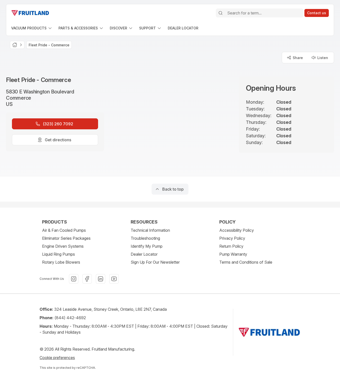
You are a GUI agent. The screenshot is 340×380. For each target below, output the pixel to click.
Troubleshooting (145, 238)
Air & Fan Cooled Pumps (64, 230)
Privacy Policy (232, 238)
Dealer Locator (144, 254)
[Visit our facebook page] (87, 279)
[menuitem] (32, 28)
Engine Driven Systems (63, 246)
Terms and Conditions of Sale (245, 262)
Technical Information (150, 230)
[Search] (220, 12)
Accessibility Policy (236, 230)
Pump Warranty (233, 254)
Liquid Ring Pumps (58, 254)
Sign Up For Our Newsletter (155, 262)
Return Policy (231, 246)
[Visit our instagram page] (73, 279)
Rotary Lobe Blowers (61, 262)
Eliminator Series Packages (66, 238)
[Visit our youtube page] (114, 279)
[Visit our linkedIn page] (100, 279)
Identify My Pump (147, 246)
